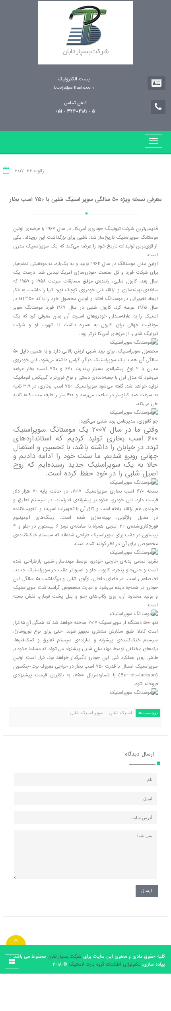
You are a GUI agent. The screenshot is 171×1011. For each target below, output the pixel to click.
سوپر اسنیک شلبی (86, 713)
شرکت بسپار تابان (64, 956)
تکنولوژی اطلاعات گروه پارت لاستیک (104, 964)
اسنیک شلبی (120, 713)
